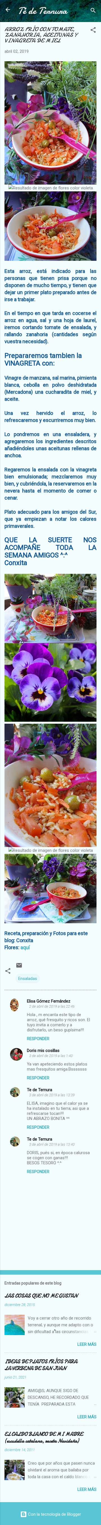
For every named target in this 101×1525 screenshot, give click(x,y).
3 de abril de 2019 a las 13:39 (52, 1095)
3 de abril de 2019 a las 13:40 (52, 1144)
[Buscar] (93, 11)
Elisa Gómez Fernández (48, 1001)
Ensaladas (27, 978)
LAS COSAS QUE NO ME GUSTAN (40, 1295)
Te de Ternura (39, 1089)
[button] (93, 31)
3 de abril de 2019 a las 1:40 (51, 1056)
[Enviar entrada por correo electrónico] (19, 967)
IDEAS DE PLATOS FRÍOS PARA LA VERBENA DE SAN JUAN (40, 1365)
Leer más (87, 1344)
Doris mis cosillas (43, 1050)
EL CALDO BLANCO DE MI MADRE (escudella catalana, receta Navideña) (43, 1438)
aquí (24, 947)
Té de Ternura (42, 11)
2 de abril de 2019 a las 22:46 (52, 1006)
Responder (38, 1038)
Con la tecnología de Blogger (54, 1514)
